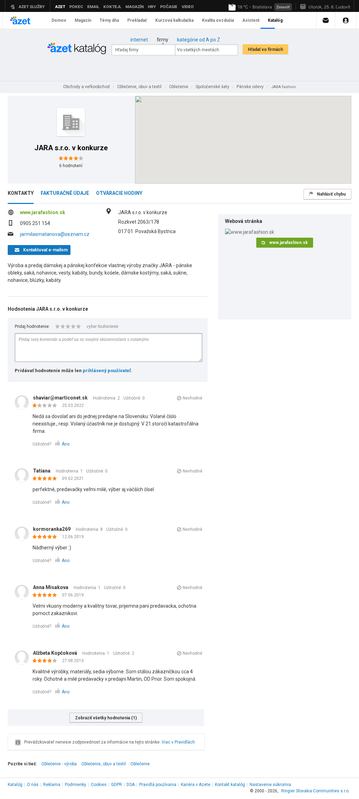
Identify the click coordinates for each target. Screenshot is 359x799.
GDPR (116, 784)
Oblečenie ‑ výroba (59, 763)
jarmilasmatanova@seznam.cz (54, 234)
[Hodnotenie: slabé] (46, 406)
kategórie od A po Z (198, 39)
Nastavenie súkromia (270, 784)
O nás (33, 784)
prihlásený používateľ (107, 370)
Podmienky (75, 784)
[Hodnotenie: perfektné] (46, 479)
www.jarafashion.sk (42, 212)
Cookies (99, 784)
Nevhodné (192, 398)
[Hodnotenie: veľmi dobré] (46, 661)
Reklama (51, 784)
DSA (131, 784)
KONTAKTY (21, 193)
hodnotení (70, 165)
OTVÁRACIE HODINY (119, 193)
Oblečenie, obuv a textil (103, 763)
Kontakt (230, 784)
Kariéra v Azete (195, 784)
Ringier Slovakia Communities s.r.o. (315, 790)
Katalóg (15, 784)
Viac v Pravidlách (178, 742)
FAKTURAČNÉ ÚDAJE (65, 193)
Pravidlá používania (157, 784)
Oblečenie (140, 763)
